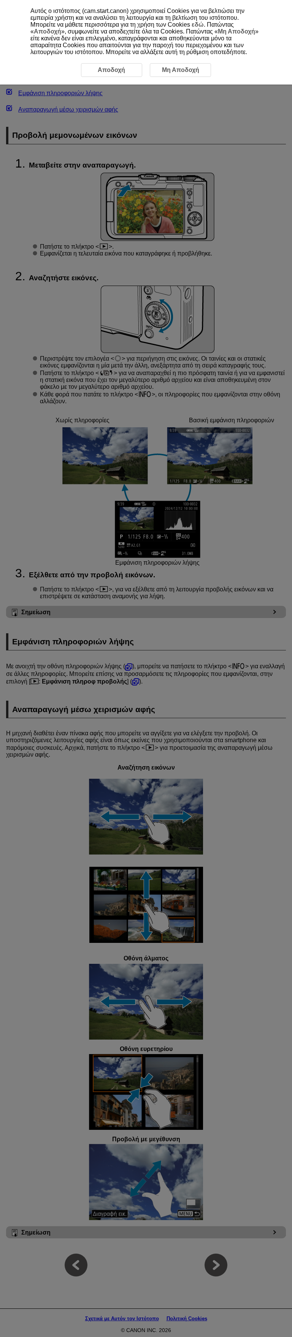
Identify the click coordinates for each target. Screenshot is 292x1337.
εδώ (198, 24)
